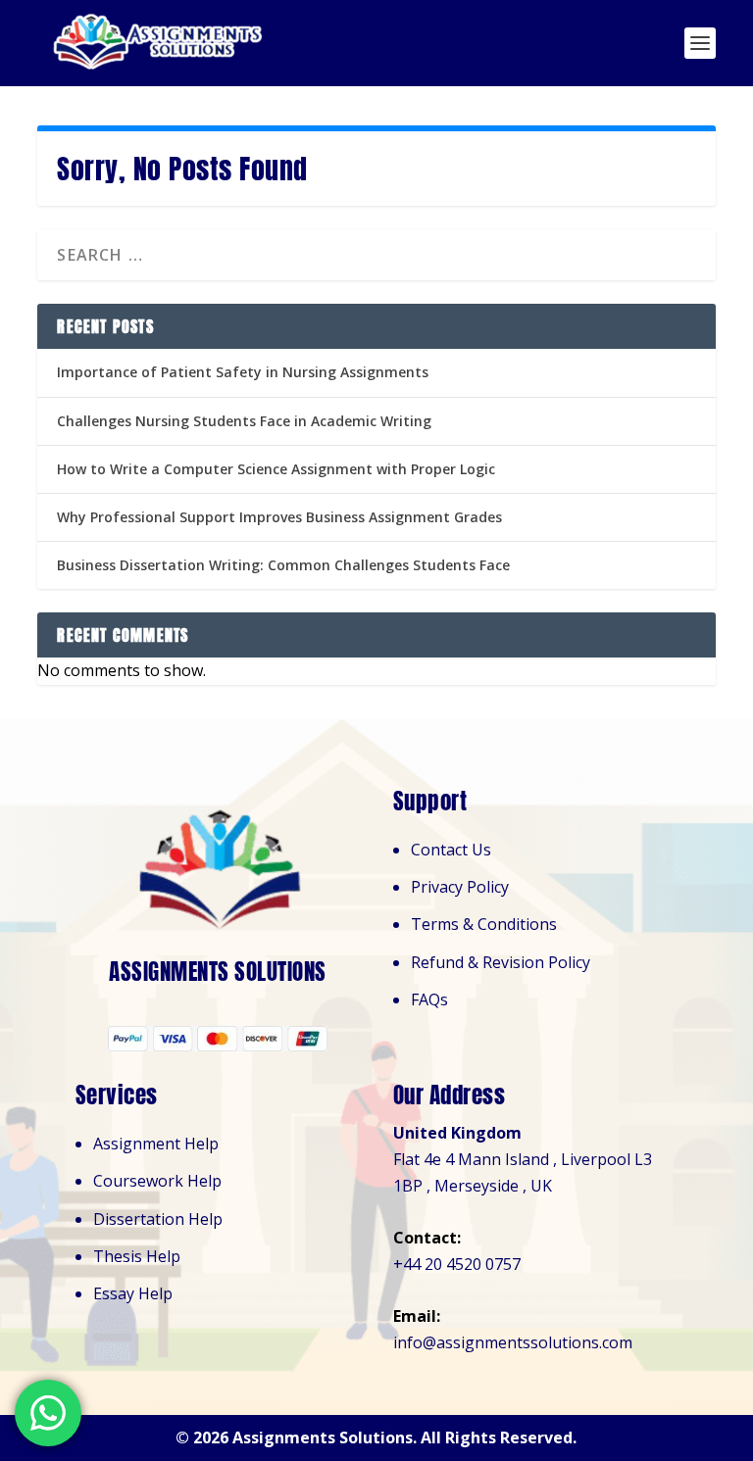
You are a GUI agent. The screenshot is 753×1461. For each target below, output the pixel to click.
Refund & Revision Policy (500, 962)
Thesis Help (136, 1256)
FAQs (429, 999)
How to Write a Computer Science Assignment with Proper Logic (276, 469)
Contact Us (451, 849)
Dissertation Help (158, 1219)
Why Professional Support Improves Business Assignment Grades (279, 517)
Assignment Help (156, 1143)
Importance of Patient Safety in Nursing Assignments (242, 372)
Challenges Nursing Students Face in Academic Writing (244, 421)
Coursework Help (157, 1181)
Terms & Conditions (484, 924)
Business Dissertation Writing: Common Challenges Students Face (283, 565)
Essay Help (133, 1293)
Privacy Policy (460, 887)
